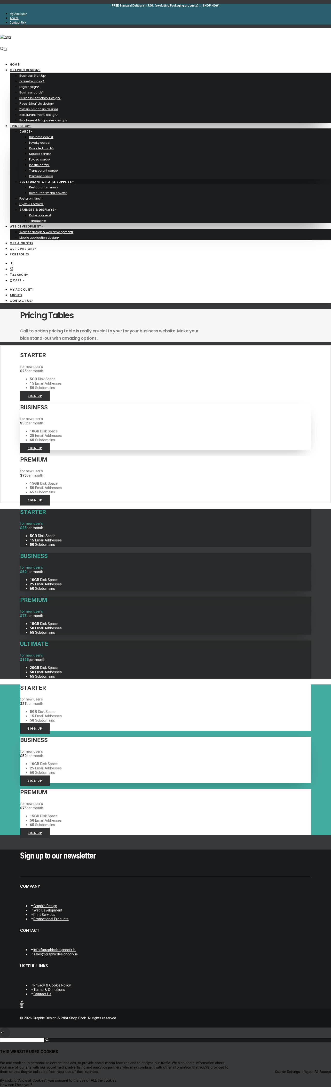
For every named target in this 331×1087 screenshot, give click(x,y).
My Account (18, 14)
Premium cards (40, 176)
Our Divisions (22, 249)
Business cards (30, 92)
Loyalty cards (39, 143)
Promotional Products (51, 919)
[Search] (2, 49)
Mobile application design (38, 238)
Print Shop (19, 126)
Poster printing (29, 198)
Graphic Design (45, 906)
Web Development (25, 226)
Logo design (28, 87)
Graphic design (24, 70)
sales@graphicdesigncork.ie (55, 954)
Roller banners (39, 215)
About (13, 18)
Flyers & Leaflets (30, 204)
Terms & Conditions (49, 989)
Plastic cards (38, 165)
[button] (16, 1085)
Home (14, 64)
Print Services (44, 914)
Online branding (31, 81)
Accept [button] (325, 1072)
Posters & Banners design (38, 109)
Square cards (39, 154)
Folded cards (39, 159)
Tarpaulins (37, 221)
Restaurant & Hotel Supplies (45, 182)
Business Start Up (32, 76)
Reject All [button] (311, 1072)
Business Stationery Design (39, 98)
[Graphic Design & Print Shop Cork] (165, 41)
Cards (25, 131)
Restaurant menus (43, 187)
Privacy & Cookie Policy (52, 985)
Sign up (35, 396)
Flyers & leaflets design (36, 103)
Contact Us (17, 22)
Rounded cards (41, 148)
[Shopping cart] (5, 49)
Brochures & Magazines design (42, 120)
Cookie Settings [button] (287, 1072)
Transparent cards (43, 171)
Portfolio (19, 254)
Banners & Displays (37, 210)
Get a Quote (21, 243)
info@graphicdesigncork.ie (54, 950)
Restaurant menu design (37, 115)
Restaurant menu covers (47, 193)
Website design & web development (45, 232)
